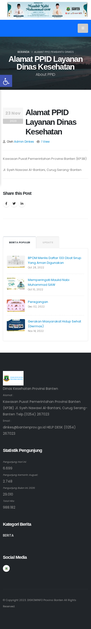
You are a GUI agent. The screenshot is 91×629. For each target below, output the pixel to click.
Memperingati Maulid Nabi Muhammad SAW (48, 282)
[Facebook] (6, 203)
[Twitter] (14, 203)
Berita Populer (19, 242)
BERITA (8, 535)
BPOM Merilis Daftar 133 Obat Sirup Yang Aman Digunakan (54, 260)
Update (47, 242)
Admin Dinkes (24, 142)
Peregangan (38, 302)
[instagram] (6, 568)
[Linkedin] (21, 203)
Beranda (23, 52)
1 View (45, 142)
